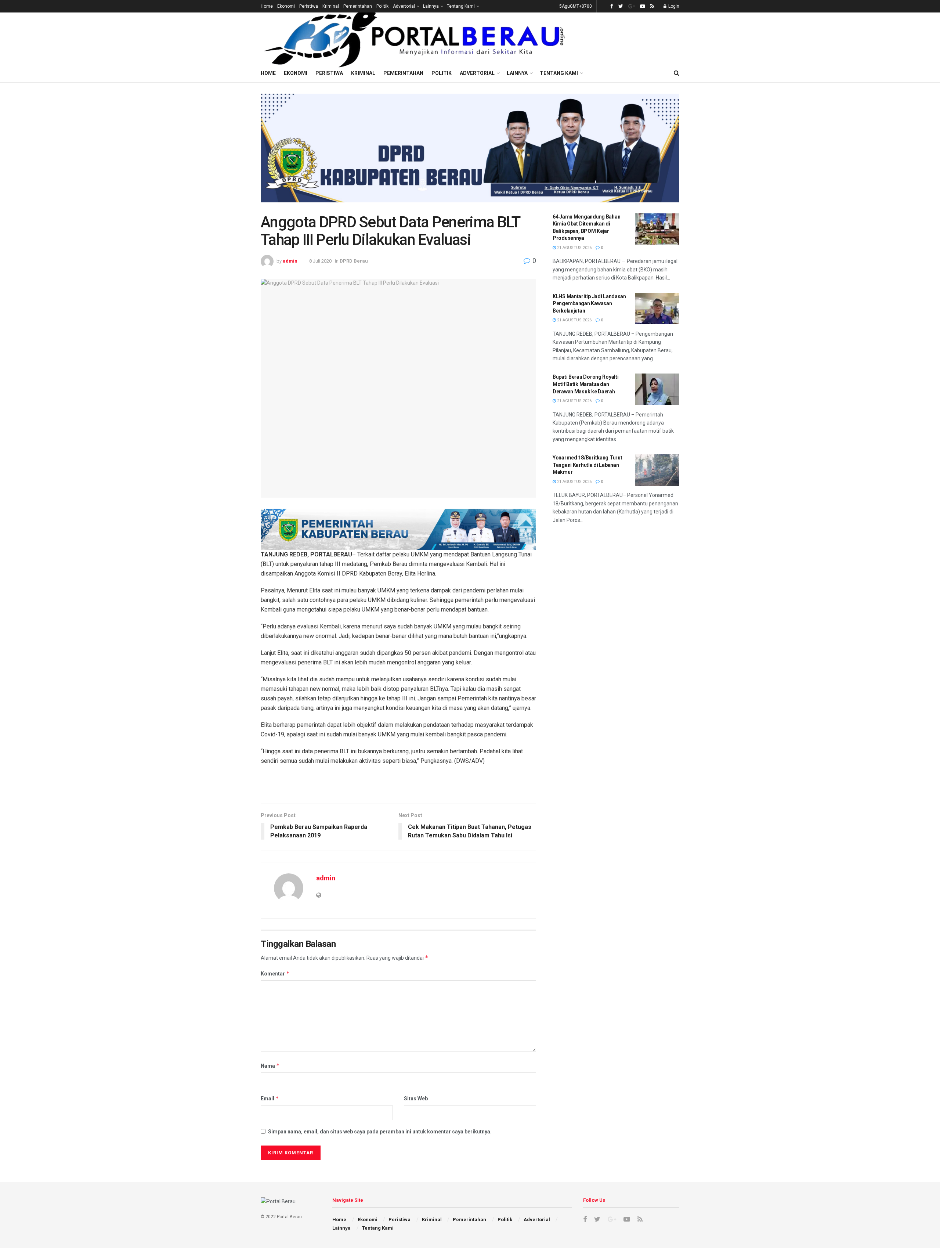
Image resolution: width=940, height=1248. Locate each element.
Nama (270, 1065)
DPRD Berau (354, 261)
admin (290, 261)
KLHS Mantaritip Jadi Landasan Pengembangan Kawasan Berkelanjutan (589, 303)
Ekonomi (286, 6)
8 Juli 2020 (320, 261)
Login (673, 6)
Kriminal (330, 6)
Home (267, 6)
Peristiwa (308, 6)
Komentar (275, 973)
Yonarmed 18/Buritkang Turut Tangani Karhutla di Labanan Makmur (587, 465)
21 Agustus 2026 (574, 247)
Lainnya (431, 6)
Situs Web (416, 1098)
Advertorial (404, 6)
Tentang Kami (461, 6)
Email (270, 1098)
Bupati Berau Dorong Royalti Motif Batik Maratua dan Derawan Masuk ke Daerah (585, 384)
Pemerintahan (357, 6)
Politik (382, 6)
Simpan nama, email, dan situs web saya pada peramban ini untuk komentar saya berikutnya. (380, 1132)
